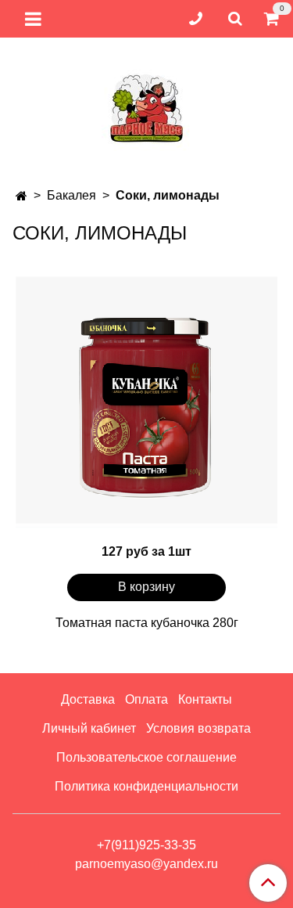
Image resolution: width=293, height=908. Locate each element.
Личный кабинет (89, 728)
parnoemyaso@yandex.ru (146, 863)
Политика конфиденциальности (146, 786)
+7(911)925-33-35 (146, 845)
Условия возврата (198, 728)
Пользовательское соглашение (146, 757)
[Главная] (21, 196)
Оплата (146, 699)
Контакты (205, 699)
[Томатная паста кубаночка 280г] (146, 402)
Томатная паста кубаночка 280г (146, 622)
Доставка (88, 699)
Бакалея (71, 195)
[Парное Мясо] (147, 106)
